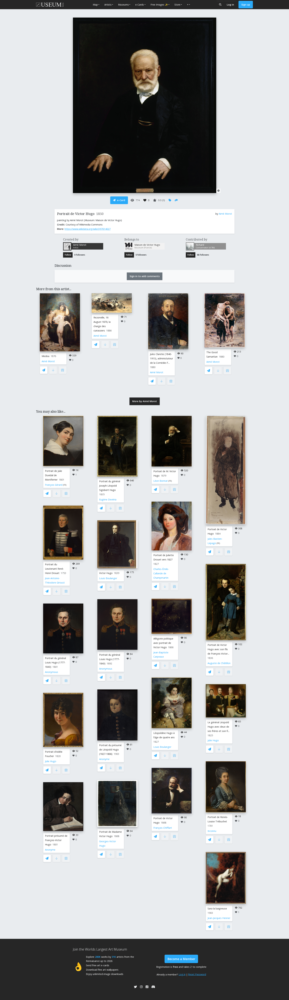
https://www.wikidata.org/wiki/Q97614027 (88, 228)
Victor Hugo (106, 573)
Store (177, 4)
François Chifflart (162, 827)
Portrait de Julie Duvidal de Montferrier (53, 475)
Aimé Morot (225, 213)
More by (144, 401)
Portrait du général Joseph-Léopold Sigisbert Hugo (109, 486)
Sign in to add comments (145, 276)
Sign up (245, 4)
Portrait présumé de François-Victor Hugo (56, 840)
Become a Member (181, 959)
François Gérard (53, 484)
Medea (45, 356)
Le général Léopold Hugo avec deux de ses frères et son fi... (218, 727)
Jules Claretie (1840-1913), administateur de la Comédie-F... (161, 358)
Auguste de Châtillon (219, 663)
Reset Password (197, 974)
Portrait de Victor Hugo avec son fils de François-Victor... (218, 649)
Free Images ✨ (159, 4)
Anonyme (50, 849)
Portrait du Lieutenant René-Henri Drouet (54, 569)
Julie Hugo (50, 761)
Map (95, 4)
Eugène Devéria (107, 499)
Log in (230, 4)
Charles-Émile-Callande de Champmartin (161, 573)
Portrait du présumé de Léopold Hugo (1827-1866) (110, 749)
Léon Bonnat (160, 480)
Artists (108, 4)
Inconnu (212, 831)
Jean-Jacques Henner (219, 918)
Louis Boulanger (108, 578)
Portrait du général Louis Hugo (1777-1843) (55, 662)
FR (65, 485)
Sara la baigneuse (217, 908)
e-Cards (139, 4)
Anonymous (51, 672)
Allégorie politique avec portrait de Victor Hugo (163, 643)
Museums (123, 4)
